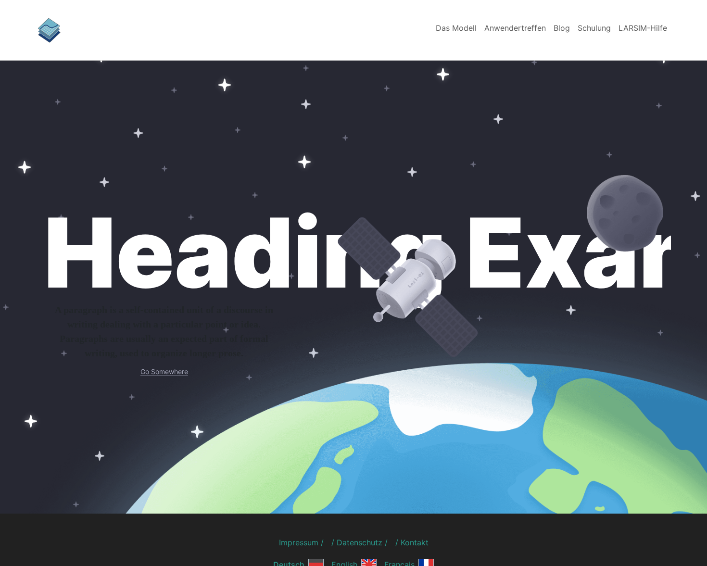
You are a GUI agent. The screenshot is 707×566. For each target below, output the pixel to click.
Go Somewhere (164, 371)
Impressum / (301, 542)
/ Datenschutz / (359, 542)
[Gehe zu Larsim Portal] (49, 29)
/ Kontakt (412, 542)
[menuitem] (456, 28)
